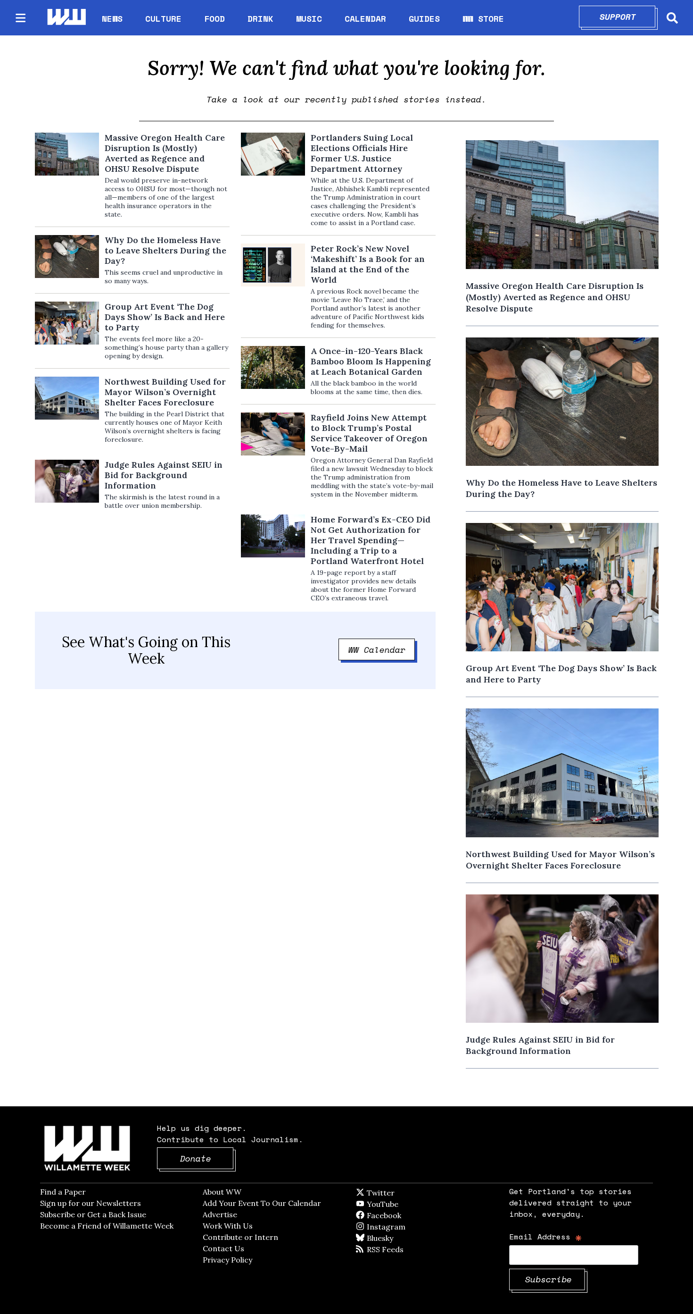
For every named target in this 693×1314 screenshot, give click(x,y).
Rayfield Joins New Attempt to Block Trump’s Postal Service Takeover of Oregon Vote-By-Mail (369, 433)
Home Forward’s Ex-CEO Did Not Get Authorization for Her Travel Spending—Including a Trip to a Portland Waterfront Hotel (370, 540)
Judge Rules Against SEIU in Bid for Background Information (164, 475)
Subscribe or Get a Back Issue (93, 1214)
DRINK (260, 18)
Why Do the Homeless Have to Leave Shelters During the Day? (165, 250)
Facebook (411, 1215)
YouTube (398, 1204)
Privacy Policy (227, 1259)
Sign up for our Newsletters (90, 1203)
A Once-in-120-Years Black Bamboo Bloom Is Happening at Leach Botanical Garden (371, 361)
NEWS (112, 18)
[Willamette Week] (66, 18)
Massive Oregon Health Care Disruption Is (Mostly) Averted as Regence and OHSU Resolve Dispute (165, 153)
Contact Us (223, 1248)
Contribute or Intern (240, 1237)
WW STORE (483, 18)
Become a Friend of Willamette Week (106, 1225)
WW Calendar (381, 649)
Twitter (403, 1192)
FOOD (214, 18)
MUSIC (309, 18)
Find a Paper (63, 1191)
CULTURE (163, 18)
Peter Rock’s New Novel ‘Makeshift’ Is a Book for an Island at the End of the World (368, 264)
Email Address (545, 1236)
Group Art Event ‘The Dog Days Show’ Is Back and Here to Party (165, 317)
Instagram (405, 1226)
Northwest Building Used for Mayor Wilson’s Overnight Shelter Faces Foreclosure (165, 392)
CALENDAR (365, 18)
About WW (222, 1191)
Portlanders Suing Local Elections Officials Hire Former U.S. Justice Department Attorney (362, 153)
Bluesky (393, 1238)
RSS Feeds (401, 1249)
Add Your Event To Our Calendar (262, 1203)
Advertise (220, 1214)
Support (628, 16)
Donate (207, 1158)
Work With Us (228, 1225)
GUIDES (424, 18)
